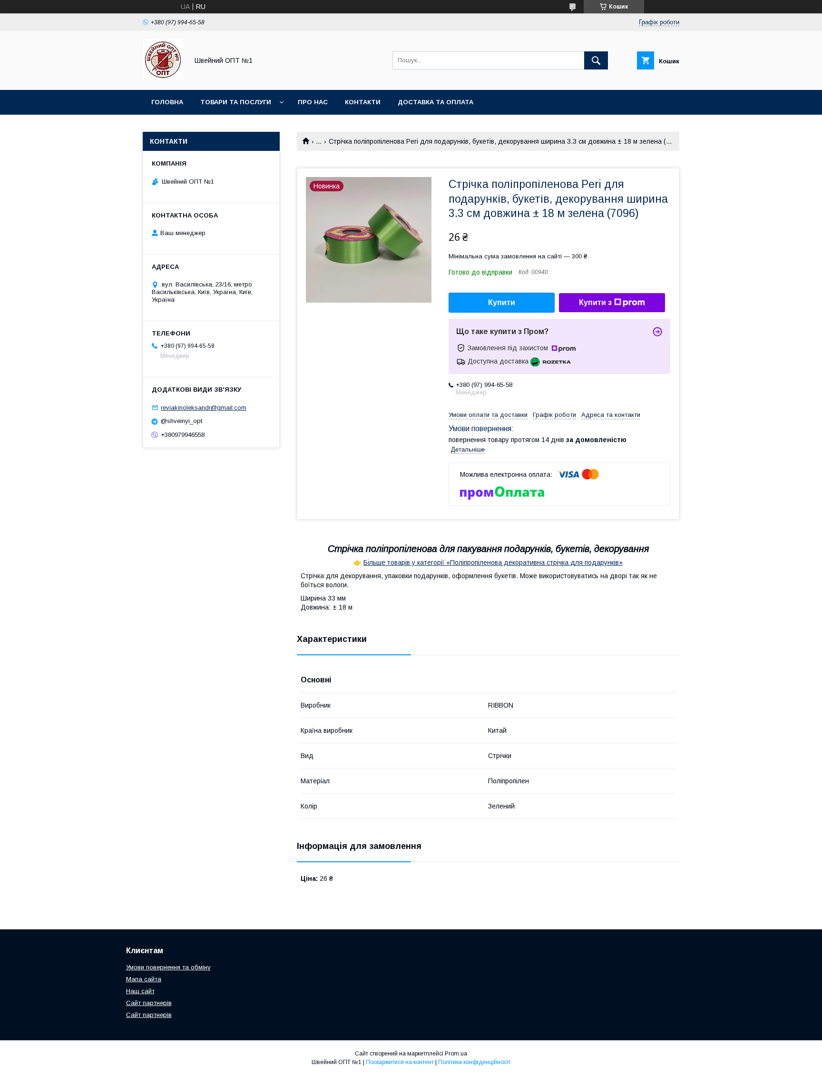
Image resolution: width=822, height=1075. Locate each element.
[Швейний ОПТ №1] (163, 77)
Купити (501, 302)
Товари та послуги (235, 102)
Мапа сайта (143, 979)
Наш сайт (140, 991)
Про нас (313, 102)
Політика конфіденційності (474, 1062)
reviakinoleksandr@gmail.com (203, 407)
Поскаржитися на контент (400, 1062)
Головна (167, 102)
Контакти (363, 102)
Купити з (595, 302)
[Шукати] (596, 60)
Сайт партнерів (149, 1002)
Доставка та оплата (435, 102)
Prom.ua (456, 1053)
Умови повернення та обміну (168, 967)
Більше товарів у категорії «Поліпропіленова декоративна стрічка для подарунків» (493, 562)
